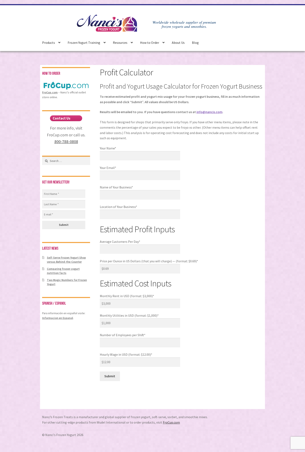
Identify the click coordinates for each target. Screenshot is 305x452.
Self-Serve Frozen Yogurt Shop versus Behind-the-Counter (66, 260)
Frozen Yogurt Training (84, 42)
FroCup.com (50, 92)
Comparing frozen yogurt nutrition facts (63, 271)
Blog (195, 42)
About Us (178, 42)
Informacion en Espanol (57, 318)
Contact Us (61, 118)
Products (48, 42)
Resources (120, 42)
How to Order (149, 42)
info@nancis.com (209, 112)
